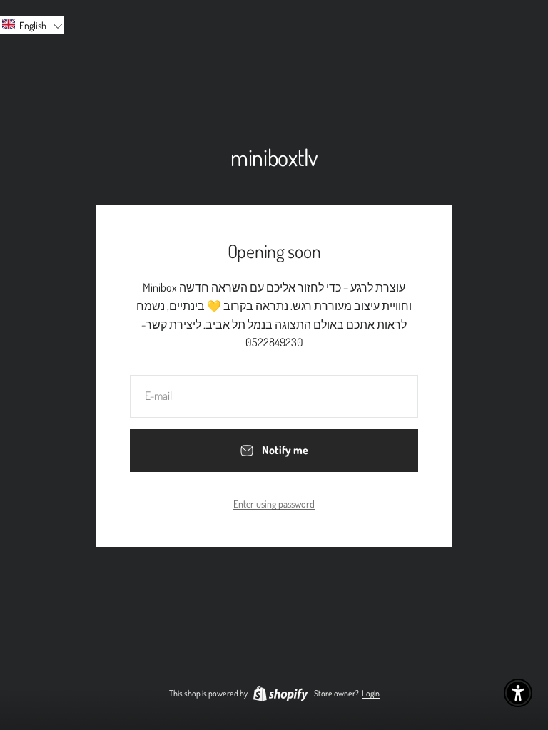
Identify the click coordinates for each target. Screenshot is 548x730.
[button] (32, 25)
